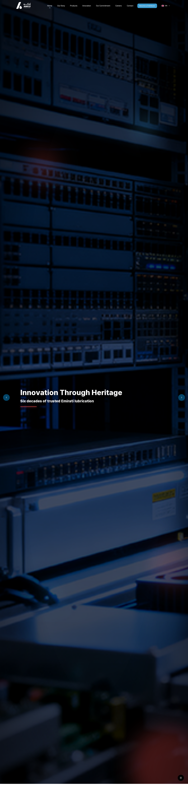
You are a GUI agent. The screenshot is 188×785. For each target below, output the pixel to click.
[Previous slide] (6, 397)
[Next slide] (181, 397)
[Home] (23, 6)
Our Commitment (103, 6)
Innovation (86, 6)
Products (73, 6)
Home (49, 6)
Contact (130, 6)
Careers (118, 6)
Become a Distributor (147, 6)
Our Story (61, 6)
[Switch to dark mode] (181, 778)
